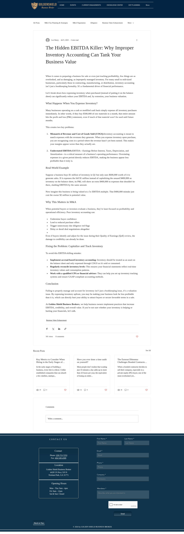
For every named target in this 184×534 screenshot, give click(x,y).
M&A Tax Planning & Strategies (56, 23)
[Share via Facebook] (47, 329)
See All (148, 350)
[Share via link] (65, 329)
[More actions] (136, 40)
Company (100, 474)
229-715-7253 (61, 455)
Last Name (128, 439)
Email (99, 451)
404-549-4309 (60, 458)
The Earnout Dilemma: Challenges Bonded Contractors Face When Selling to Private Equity (132, 360)
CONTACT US (58, 439)
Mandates (101, 488)
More (129, 23)
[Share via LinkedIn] (59, 329)
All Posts (36, 23)
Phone (99, 463)
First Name (101, 439)
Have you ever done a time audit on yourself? (92, 360)
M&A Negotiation (79, 23)
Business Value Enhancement (112, 23)
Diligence (93, 23)
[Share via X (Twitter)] (53, 329)
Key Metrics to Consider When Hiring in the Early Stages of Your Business (50, 360)
